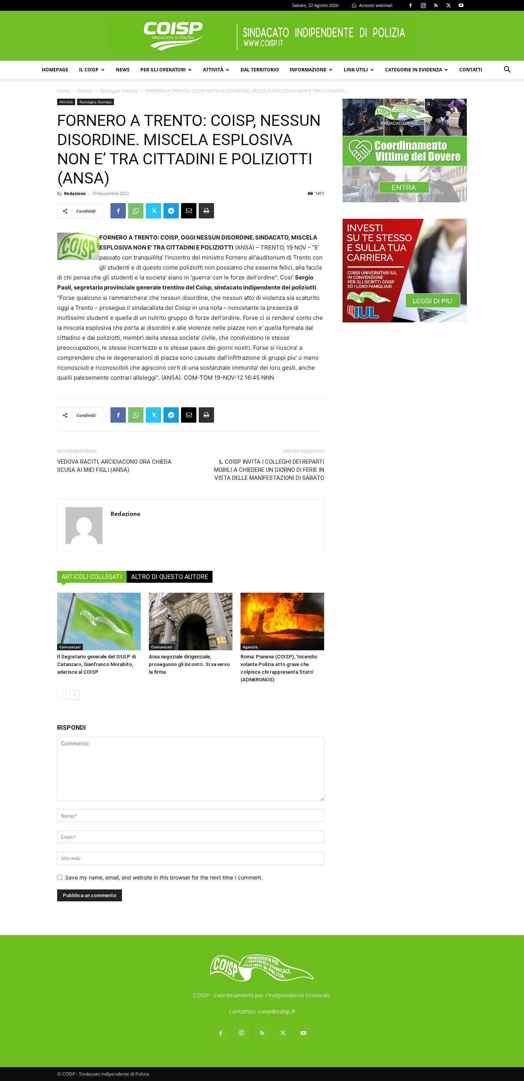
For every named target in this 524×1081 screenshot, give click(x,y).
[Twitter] (448, 5)
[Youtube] (461, 5)
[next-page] (74, 695)
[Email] (188, 210)
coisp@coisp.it (276, 1011)
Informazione (308, 69)
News (123, 69)
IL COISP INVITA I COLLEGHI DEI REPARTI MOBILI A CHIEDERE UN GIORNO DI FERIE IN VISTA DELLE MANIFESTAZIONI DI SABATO (269, 469)
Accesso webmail (375, 5)
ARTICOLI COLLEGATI (92, 576)
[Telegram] (171, 210)
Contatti (470, 69)
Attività (213, 69)
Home (63, 91)
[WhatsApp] (135, 210)
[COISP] (262, 36)
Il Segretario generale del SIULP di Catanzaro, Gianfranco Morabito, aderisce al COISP (96, 664)
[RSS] (436, 5)
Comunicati (70, 647)
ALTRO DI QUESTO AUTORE (169, 576)
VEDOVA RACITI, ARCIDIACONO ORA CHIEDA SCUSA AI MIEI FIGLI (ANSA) (114, 465)
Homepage (55, 69)
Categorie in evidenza (413, 69)
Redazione (75, 193)
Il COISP (89, 69)
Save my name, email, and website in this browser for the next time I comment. (164, 877)
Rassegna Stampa (119, 91)
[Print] (206, 210)
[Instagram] (423, 5)
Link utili (356, 69)
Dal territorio (260, 69)
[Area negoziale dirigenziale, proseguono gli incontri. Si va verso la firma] (190, 621)
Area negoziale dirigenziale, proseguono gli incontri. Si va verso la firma (189, 664)
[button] (507, 70)
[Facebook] (410, 5)
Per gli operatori (163, 69)
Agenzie (250, 647)
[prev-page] (62, 695)
